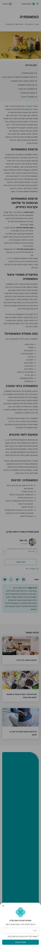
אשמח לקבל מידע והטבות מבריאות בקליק (22, 936)
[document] (20, 475)
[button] (3, 906)
